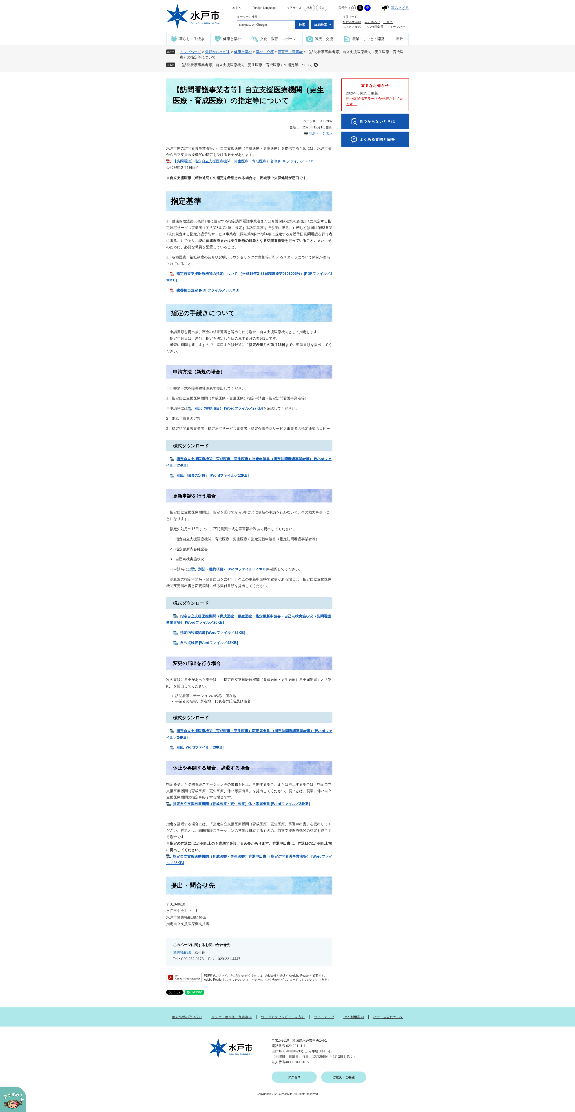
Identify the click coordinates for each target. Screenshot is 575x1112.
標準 (309, 7)
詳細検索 (320, 25)
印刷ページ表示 (320, 133)
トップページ (190, 52)
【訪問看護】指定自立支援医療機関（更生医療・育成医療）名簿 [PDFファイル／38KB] (243, 161)
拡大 (322, 7)
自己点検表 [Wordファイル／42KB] (209, 643)
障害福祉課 (182, 952)
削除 (316, 65)
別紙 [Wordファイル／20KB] (200, 747)
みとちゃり (372, 22)
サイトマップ (324, 1017)
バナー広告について (388, 1017)
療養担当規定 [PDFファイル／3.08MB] (208, 290)
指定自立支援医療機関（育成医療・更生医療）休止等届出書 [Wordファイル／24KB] (241, 804)
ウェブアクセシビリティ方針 (283, 1017)
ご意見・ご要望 (344, 1077)
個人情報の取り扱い (187, 1017)
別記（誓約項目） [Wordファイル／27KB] (232, 569)
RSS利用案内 (353, 1017)
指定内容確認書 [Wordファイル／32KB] (212, 632)
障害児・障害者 (290, 52)
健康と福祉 (243, 52)
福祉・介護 (265, 52)
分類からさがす (217, 52)
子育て (388, 22)
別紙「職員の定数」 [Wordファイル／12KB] (213, 475)
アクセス (294, 1077)
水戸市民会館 (352, 22)
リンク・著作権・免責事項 (231, 1017)
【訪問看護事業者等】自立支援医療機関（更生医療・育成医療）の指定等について (246, 65)
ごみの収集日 (374, 27)
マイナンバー (396, 27)
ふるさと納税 (352, 27)
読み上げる (400, 8)
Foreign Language (264, 7)
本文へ (236, 7)
